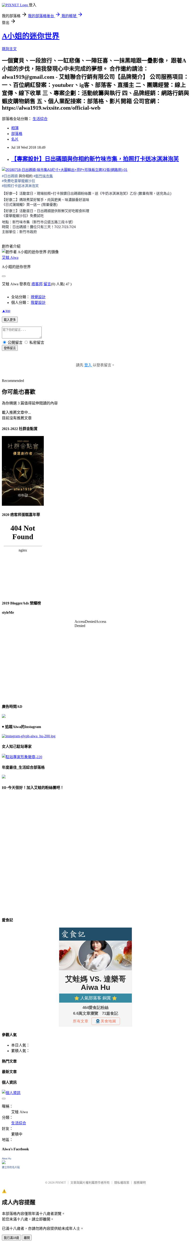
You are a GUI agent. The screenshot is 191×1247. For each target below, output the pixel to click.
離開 (27, 1238)
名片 (15, 139)
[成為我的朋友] (28, 736)
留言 (47, 284)
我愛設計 (38, 303)
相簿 (15, 128)
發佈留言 (10, 348)
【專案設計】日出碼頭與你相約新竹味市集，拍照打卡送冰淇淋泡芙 (95, 159)
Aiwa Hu (6, 1158)
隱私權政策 (121, 1182)
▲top (6, 311)
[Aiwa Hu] (4, 1163)
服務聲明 (140, 1182)
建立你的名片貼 (11, 1167)
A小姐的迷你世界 (30, 36)
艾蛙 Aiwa (10, 257)
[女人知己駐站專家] (22, 757)
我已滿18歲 (11, 1238)
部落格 (16, 134)
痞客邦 (37, 284)
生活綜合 (40, 119)
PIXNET (60, 1182)
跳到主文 (9, 49)
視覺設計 (38, 297)
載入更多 (10, 320)
